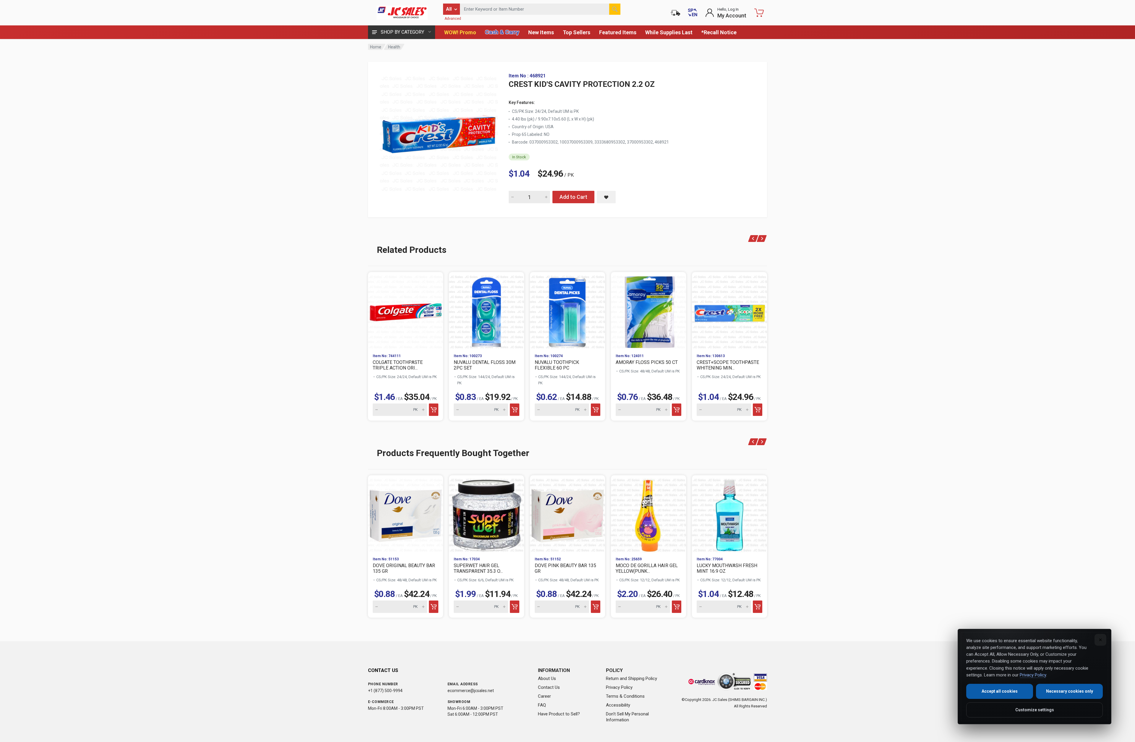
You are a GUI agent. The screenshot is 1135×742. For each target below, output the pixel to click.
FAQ (542, 705)
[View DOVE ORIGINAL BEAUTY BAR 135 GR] (405, 513)
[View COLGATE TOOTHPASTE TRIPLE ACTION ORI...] (405, 310)
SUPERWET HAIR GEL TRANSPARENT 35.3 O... (478, 568)
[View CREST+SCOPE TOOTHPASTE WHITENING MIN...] (729, 310)
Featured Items (617, 32)
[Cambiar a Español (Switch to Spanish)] (693, 13)
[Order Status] (675, 13)
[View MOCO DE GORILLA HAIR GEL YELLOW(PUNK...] (648, 513)
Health (394, 47)
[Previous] (753, 238)
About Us (547, 678)
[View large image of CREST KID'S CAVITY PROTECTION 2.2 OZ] (439, 132)
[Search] (614, 9)
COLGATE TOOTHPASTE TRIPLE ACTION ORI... (398, 365)
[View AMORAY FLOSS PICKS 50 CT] (648, 310)
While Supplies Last (669, 32)
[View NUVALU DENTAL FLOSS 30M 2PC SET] (486, 310)
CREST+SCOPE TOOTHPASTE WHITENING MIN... (728, 365)
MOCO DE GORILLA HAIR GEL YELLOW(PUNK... (647, 568)
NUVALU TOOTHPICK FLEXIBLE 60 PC (557, 365)
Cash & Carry (502, 32)
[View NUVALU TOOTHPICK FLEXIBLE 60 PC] (567, 310)
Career (544, 696)
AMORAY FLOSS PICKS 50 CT (647, 362)
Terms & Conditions (625, 696)
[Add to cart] (433, 409)
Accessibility (618, 705)
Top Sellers (576, 32)
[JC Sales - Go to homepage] (402, 12)
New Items (541, 32)
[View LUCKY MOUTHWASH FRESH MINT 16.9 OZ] (729, 513)
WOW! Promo (460, 32)
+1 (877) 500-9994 (385, 690)
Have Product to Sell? (559, 714)
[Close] (1100, 640)
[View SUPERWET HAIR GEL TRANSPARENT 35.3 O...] (486, 513)
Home (375, 47)
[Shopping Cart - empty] (759, 13)
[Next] (762, 238)
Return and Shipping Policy (631, 678)
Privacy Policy (619, 687)
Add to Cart (573, 197)
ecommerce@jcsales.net (470, 690)
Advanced (453, 19)
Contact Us (549, 687)
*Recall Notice (719, 32)
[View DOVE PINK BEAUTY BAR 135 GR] (567, 513)
